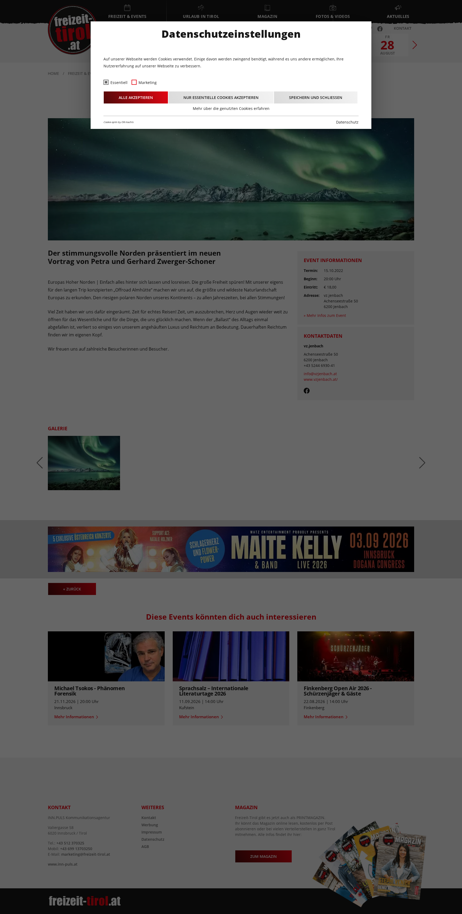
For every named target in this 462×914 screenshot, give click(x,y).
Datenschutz (347, 122)
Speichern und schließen (315, 97)
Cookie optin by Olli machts (118, 122)
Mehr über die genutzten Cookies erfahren (231, 108)
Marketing (147, 82)
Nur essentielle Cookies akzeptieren (221, 97)
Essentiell (119, 82)
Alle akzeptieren (136, 97)
